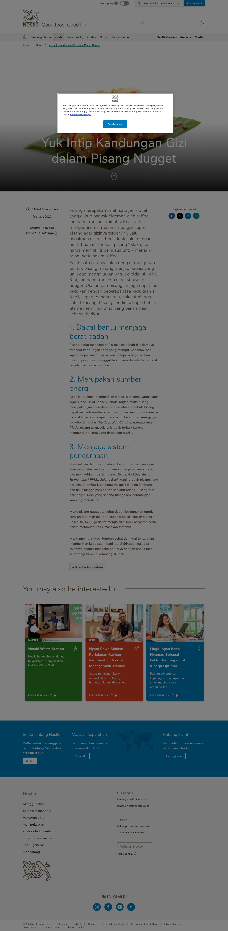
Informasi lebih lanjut (80, 114)
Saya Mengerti (115, 124)
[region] (115, 113)
